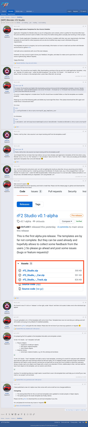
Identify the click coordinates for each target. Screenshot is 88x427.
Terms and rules (65, 422)
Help (80, 422)
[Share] (83, 26)
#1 (85, 26)
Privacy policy (74, 422)
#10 (85, 333)
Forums (10, 11)
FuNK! (3, 22)
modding (35, 22)
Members (29, 11)
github (24, 325)
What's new (19, 11)
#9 (85, 317)
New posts (3, 14)
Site (83, 422)
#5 (85, 146)
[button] (24, 11)
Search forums (11, 14)
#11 (85, 384)
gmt (30, 22)
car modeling (25, 22)
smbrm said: (18, 85)
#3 (85, 82)
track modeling (42, 22)
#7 (85, 181)
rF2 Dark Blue (5, 422)
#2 (85, 67)
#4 (85, 131)
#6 (85, 166)
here (29, 47)
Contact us (57, 422)
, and (23, 405)
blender (18, 22)
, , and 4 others (26, 63)
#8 (85, 302)
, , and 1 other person (27, 328)
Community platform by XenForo (44, 425)
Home (4, 11)
